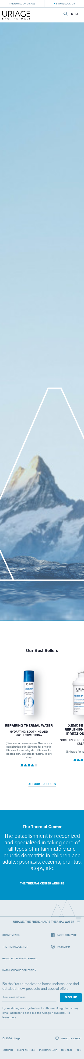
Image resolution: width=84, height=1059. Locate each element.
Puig (78, 1049)
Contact (8, 1049)
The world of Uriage (22, 3)
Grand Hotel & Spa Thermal (19, 958)
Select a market (71, 1038)
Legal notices (26, 1049)
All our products (42, 784)
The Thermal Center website (42, 883)
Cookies (66, 1049)
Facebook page (67, 934)
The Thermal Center (14, 946)
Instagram (63, 946)
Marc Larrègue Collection (19, 970)
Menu (75, 14)
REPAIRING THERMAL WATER (29, 726)
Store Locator (65, 3)
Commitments (11, 934)
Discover (28, 705)
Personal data (48, 1049)
